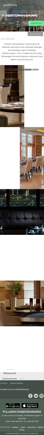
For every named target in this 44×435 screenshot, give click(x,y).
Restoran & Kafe (26, 23)
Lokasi (11, 23)
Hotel (4, 23)
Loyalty (4, 383)
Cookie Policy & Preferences (14, 389)
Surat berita (16, 383)
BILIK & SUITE (18, 23)
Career (23, 427)
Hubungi (15, 427)
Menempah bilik (36, 23)
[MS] (42, 15)
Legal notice (31, 427)
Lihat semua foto (35, 34)
